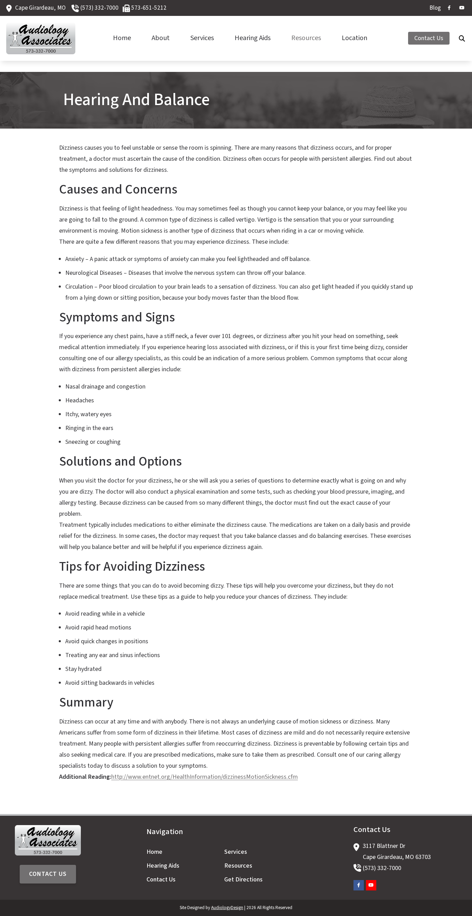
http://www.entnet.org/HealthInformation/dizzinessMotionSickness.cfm (204, 777)
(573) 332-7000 (99, 7)
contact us (48, 874)
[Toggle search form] (462, 38)
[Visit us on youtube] (461, 8)
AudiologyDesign (227, 908)
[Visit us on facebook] (449, 8)
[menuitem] (433, 8)
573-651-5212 (149, 7)
